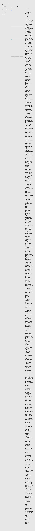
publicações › (5, 9)
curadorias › (5, 12)
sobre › (3, 14)
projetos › (4, 6)
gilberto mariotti (6, 4)
